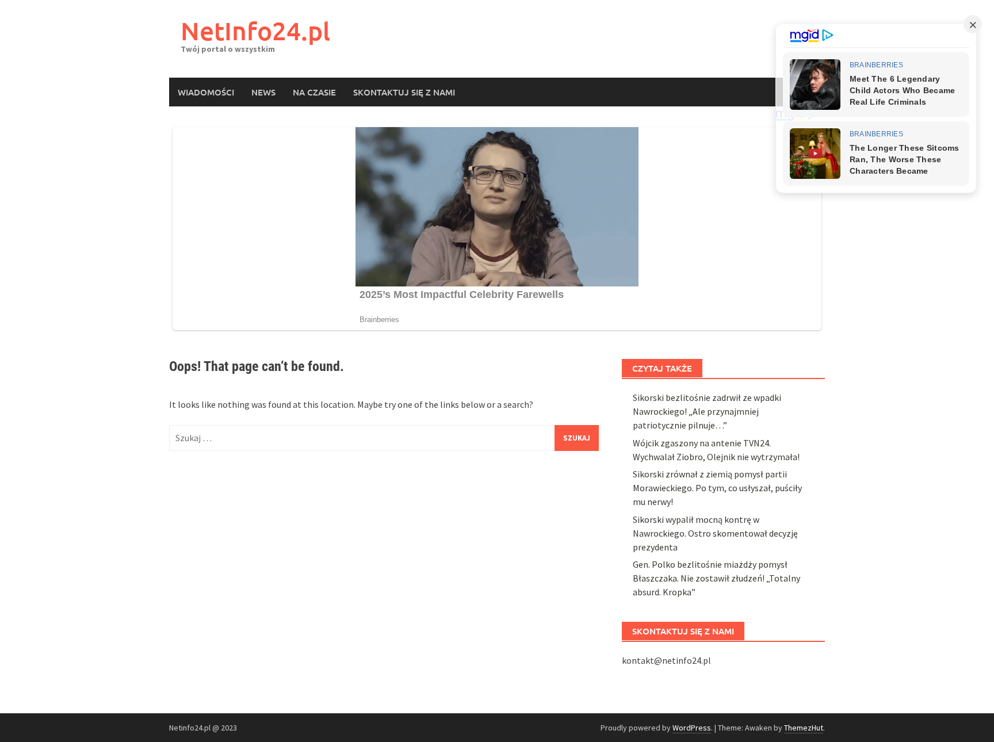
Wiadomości (206, 92)
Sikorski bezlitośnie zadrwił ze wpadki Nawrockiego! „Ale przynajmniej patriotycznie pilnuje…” (707, 411)
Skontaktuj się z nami (404, 92)
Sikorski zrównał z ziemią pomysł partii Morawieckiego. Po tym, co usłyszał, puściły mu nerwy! (717, 487)
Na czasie (314, 92)
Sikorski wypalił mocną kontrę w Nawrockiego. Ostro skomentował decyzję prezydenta (715, 533)
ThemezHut (803, 727)
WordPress (691, 727)
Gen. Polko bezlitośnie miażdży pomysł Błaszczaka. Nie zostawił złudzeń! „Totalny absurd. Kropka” (716, 578)
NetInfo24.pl (255, 31)
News (263, 92)
